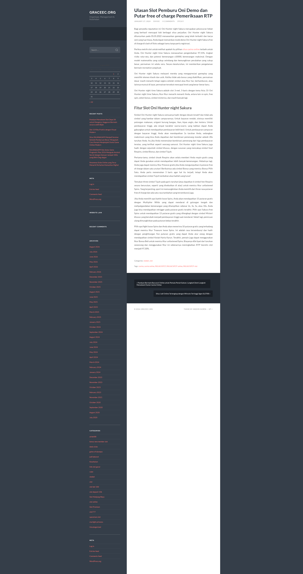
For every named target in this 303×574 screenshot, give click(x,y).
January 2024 (94, 372)
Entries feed (94, 189)
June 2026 (93, 257)
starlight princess (96, 522)
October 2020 (95, 402)
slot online (93, 502)
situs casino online (191, 49)
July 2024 (93, 342)
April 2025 (93, 307)
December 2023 (95, 377)
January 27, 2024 (142, 21)
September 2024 (96, 332)
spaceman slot (95, 517)
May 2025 (93, 302)
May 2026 (93, 262)
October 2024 (95, 327)
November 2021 (95, 397)
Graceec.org (102, 12)
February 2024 (95, 367)
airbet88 (92, 437)
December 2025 (95, 277)
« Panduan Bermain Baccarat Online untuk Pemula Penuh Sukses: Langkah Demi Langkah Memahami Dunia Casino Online (171, 284)
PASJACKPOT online (175, 266)
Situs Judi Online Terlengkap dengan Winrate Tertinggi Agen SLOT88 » (183, 294)
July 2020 (93, 417)
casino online (149, 266)
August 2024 (94, 337)
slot (90, 482)
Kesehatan (93, 462)
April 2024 (93, 357)
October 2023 (95, 387)
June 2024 (93, 347)
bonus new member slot (98, 442)
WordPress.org (95, 199)
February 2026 (95, 272)
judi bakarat (94, 457)
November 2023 (95, 382)
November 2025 (95, 282)
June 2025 (93, 297)
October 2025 (95, 287)
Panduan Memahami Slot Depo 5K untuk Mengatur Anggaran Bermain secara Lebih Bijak (103, 122)
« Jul (91, 102)
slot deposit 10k (95, 492)
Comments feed (95, 194)
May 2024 (93, 352)
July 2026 (93, 252)
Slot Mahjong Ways (97, 497)
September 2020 (96, 407)
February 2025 (95, 317)
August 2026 (94, 247)
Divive (156, 21)
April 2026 (93, 267)
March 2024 (94, 362)
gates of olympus (96, 452)
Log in (91, 184)
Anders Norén (199, 309)
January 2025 (94, 322)
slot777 (92, 512)
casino (141, 266)
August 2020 (94, 412)
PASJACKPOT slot (190, 266)
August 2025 (94, 292)
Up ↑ (211, 309)
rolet (91, 472)
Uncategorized (95, 527)
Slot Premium (94, 507)
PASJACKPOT (160, 266)
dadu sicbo (93, 447)
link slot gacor (94, 467)
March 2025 (94, 312)
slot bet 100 (94, 487)
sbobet (92, 477)
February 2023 (95, 392)
